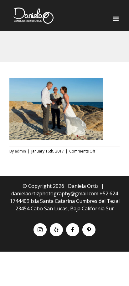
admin (20, 151)
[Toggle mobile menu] (116, 19)
